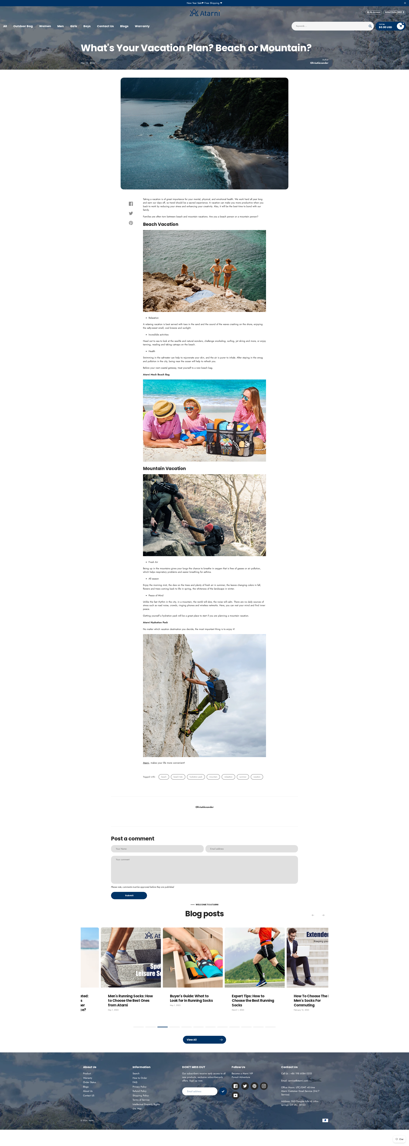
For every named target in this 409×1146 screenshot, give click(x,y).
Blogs (86, 1087)
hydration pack (196, 776)
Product (87, 1073)
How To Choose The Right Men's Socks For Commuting (243, 1001)
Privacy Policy (140, 1087)
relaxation (228, 776)
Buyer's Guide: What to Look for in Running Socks (119, 998)
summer (242, 776)
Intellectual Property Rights (146, 1104)
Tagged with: (149, 776)
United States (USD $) (394, 12)
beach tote (178, 776)
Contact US (88, 1095)
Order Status (89, 1082)
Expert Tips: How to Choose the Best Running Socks (181, 1001)
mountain (213, 776)
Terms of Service (141, 1100)
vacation (256, 776)
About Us (88, 1091)
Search (136, 1073)
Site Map (137, 1108)
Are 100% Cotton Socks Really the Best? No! (303, 998)
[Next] (323, 915)
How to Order (140, 1078)
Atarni (146, 763)
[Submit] (223, 1091)
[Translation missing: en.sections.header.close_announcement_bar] (405, 3)
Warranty (87, 1078)
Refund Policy (140, 1091)
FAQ (135, 1082)
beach (163, 776)
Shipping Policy (141, 1095)
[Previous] (312, 915)
